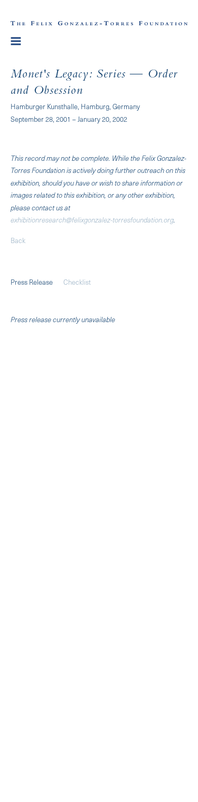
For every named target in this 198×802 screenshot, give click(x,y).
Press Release (32, 282)
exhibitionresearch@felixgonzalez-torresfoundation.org (92, 220)
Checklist (77, 282)
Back (18, 240)
